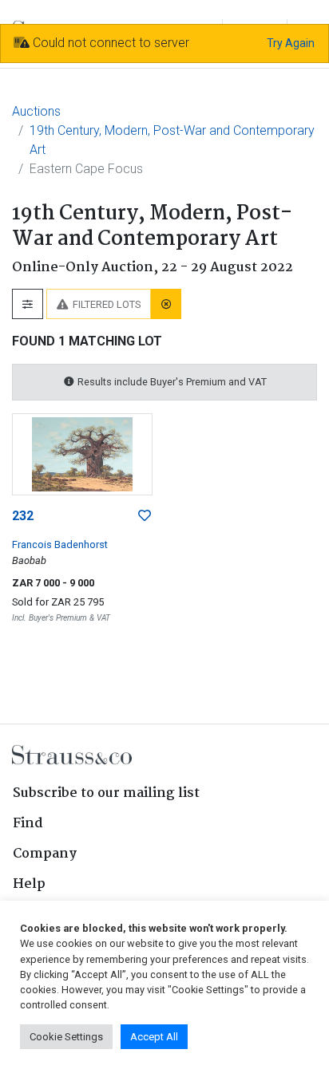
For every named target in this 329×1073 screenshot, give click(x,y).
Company (45, 854)
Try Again (291, 43)
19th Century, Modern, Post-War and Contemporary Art (172, 140)
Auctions (36, 111)
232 (23, 515)
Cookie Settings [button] (66, 1037)
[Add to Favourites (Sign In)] (145, 516)
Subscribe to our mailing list (106, 793)
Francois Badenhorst (60, 544)
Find (28, 823)
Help (29, 884)
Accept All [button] (154, 1037)
